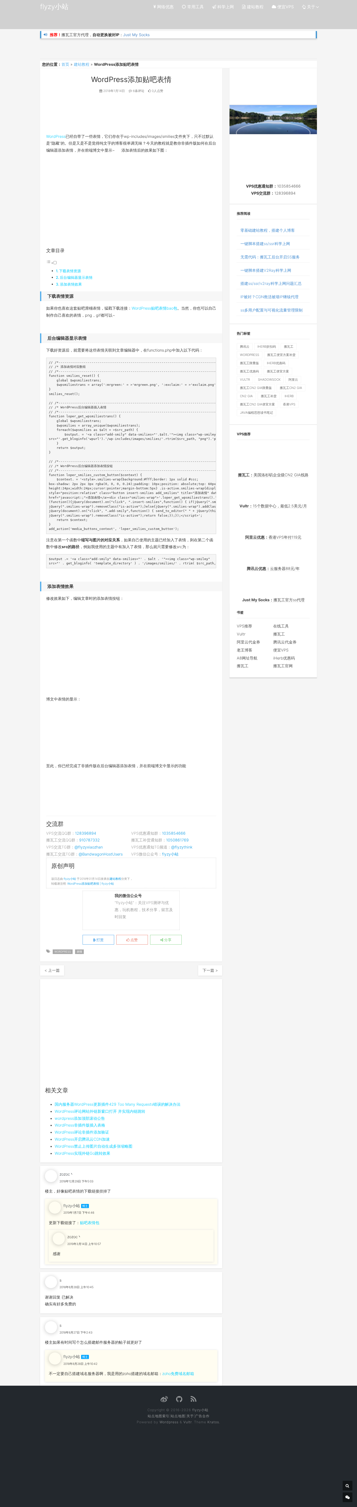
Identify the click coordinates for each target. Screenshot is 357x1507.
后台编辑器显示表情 (76, 277)
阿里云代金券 (248, 642)
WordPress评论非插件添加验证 (82, 1132)
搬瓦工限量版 (249, 363)
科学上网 (225, 6)
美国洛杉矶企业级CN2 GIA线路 (273, 474)
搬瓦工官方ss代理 (273, 599)
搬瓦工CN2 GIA (291, 388)
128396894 (85, 833)
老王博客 (244, 650)
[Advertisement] (131, 1035)
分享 (167, 940)
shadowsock (269, 379)
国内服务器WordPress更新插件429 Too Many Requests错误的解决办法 (117, 1104)
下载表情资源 (70, 271)
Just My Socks (136, 34)
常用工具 (195, 6)
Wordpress (169, 1422)
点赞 (133, 940)
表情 (79, 951)
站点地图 (178, 1416)
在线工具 (281, 626)
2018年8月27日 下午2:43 (76, 1332)
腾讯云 (244, 346)
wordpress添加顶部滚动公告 (80, 1118)
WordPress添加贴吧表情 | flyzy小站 (90, 883)
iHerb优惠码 (276, 363)
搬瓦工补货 (269, 396)
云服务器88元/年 (273, 568)
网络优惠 (165, 6)
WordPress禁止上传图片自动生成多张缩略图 (93, 1146)
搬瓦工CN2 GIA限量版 (256, 388)
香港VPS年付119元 (273, 537)
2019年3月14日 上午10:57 (84, 1244)
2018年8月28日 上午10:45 (77, 1287)
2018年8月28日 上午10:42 (80, 1364)
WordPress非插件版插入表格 (80, 1125)
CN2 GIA (246, 396)
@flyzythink (181, 847)
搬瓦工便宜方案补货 (281, 355)
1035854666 (174, 833)
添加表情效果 (71, 284)
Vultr (241, 634)
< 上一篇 (52, 970)
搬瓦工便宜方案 (278, 371)
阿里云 (293, 379)
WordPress (56, 136)
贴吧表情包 (89, 1222)
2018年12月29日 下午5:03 (77, 1181)
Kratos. (213, 1422)
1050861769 (177, 840)
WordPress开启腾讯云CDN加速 (82, 1139)
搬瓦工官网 (283, 665)
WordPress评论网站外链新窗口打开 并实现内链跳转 (100, 1111)
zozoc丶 (67, 1174)
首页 (65, 64)
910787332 (89, 840)
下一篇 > (210, 970)
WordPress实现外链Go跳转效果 (82, 1153)
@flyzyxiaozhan (89, 847)
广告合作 (202, 1416)
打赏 (99, 940)
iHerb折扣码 (266, 346)
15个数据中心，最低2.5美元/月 (273, 505)
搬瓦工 (288, 346)
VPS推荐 (244, 626)
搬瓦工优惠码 (249, 371)
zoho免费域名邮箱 (178, 1373)
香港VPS (289, 404)
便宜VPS (285, 6)
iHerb (289, 396)
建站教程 (255, 6)
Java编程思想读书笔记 (256, 412)
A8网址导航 (247, 658)
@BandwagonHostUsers (101, 854)
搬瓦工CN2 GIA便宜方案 (257, 404)
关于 (310, 6)
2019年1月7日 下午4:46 (78, 1212)
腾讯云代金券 (285, 642)
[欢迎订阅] (193, 1400)
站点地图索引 (159, 1416)
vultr (245, 379)
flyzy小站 (54, 6)
